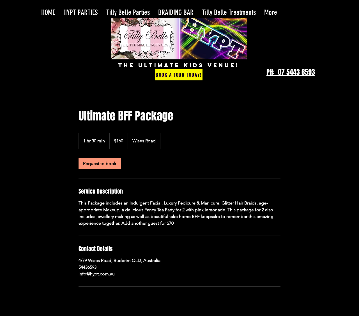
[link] (100, 163)
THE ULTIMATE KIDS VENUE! (179, 65)
